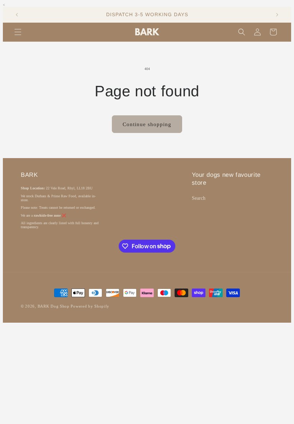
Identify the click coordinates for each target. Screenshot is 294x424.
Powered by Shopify (90, 306)
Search (198, 198)
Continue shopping (147, 124)
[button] (18, 32)
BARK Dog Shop (54, 306)
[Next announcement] (277, 15)
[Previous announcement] (17, 15)
